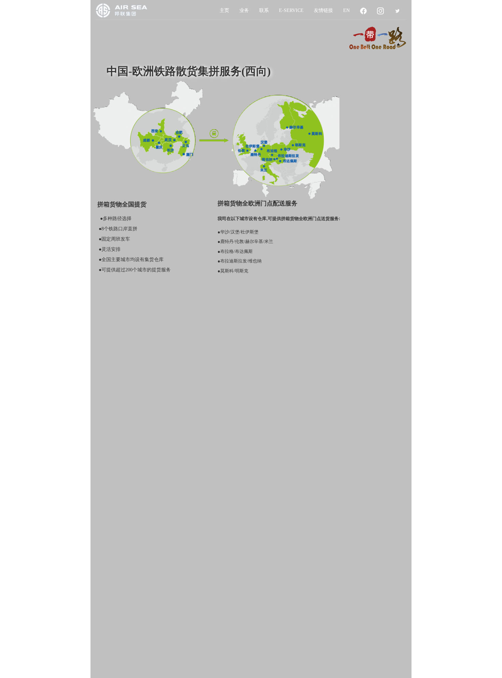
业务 (244, 10)
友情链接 (323, 10)
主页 (224, 10)
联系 (264, 10)
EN (346, 10)
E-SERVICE (291, 10)
